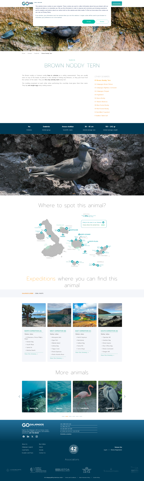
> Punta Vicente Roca (57, 354)
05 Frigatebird (99, 95)
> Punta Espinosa (56, 352)
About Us (24, 444)
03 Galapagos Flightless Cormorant (106, 88)
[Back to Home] (32, 4)
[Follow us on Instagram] (36, 436)
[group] (34, 396)
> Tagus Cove (55, 349)
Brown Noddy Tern (47, 53)
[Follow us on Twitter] (32, 436)
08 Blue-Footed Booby (102, 105)
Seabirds (36, 53)
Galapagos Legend (27, 293)
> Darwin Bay (30, 342)
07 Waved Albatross (101, 102)
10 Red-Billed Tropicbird (102, 112)
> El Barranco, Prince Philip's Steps (33, 338)
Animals (30, 53)
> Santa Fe (29, 347)
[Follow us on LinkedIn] (28, 436)
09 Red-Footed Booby (102, 109)
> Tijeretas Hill (106, 337)
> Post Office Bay (107, 346)
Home (23, 53)
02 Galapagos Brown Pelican (104, 84)
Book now (116, 3)
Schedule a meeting (65, 434)
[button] (1, 165)
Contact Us (42, 453)
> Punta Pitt (79, 346)
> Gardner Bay (106, 340)
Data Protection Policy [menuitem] (84, 477)
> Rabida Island (55, 343)
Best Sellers (42, 444)
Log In (105, 450)
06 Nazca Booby (100, 98)
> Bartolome (80, 340)
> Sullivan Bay (80, 343)
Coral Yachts (39, 293)
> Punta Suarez (106, 343)
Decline (102, 22)
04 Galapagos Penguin (102, 91)
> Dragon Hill (106, 352)
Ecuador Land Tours (27, 453)
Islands (41, 447)
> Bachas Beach (30, 350)
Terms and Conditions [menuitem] (70, 477)
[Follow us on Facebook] (23, 436)
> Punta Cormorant (107, 349)
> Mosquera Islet (56, 337)
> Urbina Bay (55, 346)
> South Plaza (30, 344)
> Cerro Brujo (80, 349)
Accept (89, 22)
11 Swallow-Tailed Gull (101, 116)
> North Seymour (81, 337)
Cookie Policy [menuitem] (96, 477)
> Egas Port (54, 340)
